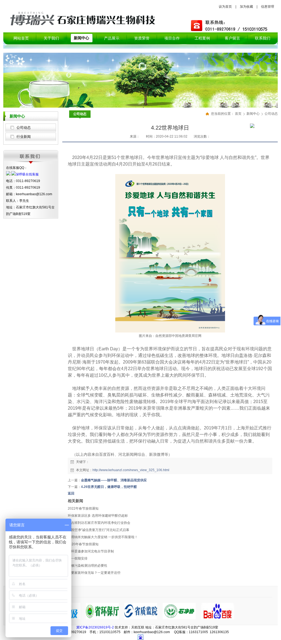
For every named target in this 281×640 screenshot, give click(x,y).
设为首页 (225, 7)
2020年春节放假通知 (83, 544)
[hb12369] (102, 618)
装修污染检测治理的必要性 (87, 566)
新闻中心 (253, 114)
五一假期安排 (78, 558)
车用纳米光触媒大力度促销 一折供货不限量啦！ (103, 537)
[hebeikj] (179, 618)
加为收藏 (246, 7)
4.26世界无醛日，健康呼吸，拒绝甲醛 (109, 487)
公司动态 (23, 127)
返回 (71, 493)
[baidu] (217, 618)
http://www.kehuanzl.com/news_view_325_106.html (130, 470)
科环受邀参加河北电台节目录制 (91, 551)
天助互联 (137, 627)
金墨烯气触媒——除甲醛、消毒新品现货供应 (114, 480)
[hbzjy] (140, 618)
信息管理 (267, 7)
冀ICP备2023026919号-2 (95, 627)
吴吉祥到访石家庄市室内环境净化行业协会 (99, 523)
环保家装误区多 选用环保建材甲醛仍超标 (98, 516)
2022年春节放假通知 (83, 508)
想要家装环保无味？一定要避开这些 (94, 573)
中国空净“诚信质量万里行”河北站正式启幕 (98, 530)
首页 (238, 114)
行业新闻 (23, 137)
